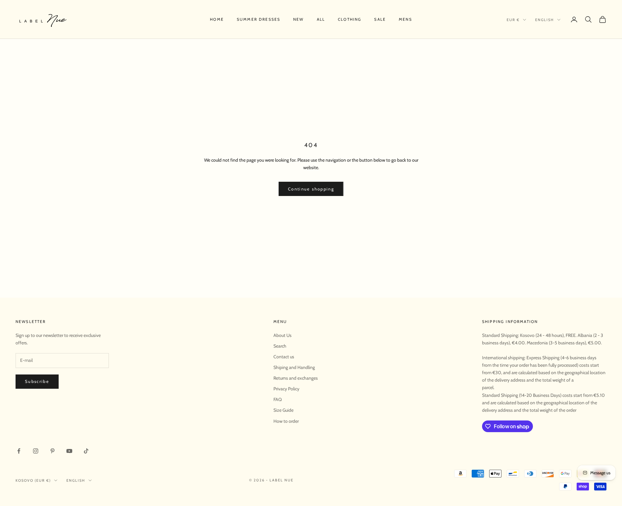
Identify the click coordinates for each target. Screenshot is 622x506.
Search (279, 346)
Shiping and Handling (294, 367)
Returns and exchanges (295, 378)
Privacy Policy (286, 389)
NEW (298, 19)
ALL (321, 19)
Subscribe (37, 381)
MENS (405, 19)
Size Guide (283, 410)
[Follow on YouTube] (69, 451)
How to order (286, 421)
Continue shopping (311, 188)
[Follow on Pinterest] (52, 451)
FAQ (277, 399)
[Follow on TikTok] (86, 451)
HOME (217, 19)
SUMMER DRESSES (258, 19)
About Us (282, 335)
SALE (380, 19)
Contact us (283, 357)
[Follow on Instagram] (35, 451)
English (544, 19)
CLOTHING (349, 19)
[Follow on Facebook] (19, 451)
